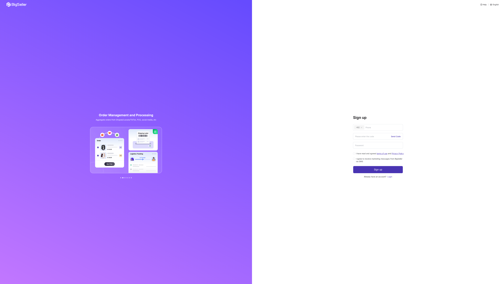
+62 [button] (357, 127)
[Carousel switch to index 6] (131, 177)
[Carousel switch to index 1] (120, 177)
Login (389, 177)
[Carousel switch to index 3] (124, 177)
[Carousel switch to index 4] (127, 177)
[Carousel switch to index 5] (129, 177)
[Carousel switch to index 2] (122, 177)
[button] (483, 4)
